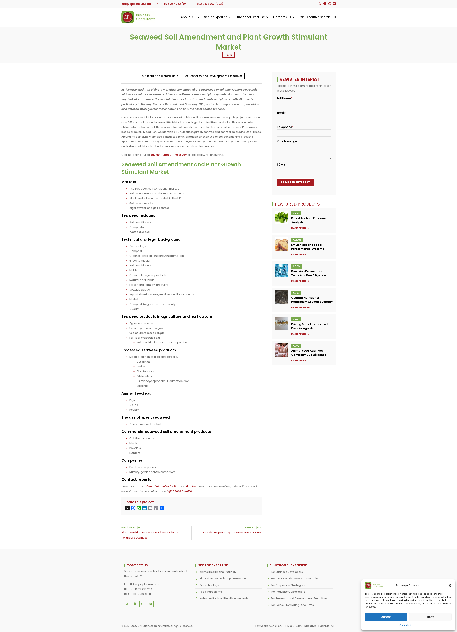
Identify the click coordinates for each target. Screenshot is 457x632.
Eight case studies (179, 491)
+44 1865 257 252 (140, 589)
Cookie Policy (406, 625)
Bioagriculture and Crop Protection (223, 578)
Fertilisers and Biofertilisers (159, 76)
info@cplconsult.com (147, 584)
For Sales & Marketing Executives (292, 605)
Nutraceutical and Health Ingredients (224, 598)
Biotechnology (209, 585)
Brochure (192, 486)
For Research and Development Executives (213, 76)
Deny (430, 617)
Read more (300, 228)
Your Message (287, 141)
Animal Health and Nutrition (218, 572)
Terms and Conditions (269, 626)
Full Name (284, 98)
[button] (450, 585)
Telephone (284, 127)
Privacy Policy (293, 626)
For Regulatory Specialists (288, 592)
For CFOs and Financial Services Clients (296, 578)
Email (281, 113)
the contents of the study (169, 155)
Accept (386, 617)
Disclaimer (310, 626)
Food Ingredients (211, 592)
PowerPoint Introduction (162, 486)
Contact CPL (328, 626)
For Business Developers (287, 572)
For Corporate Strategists (288, 585)
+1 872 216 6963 (141, 594)
